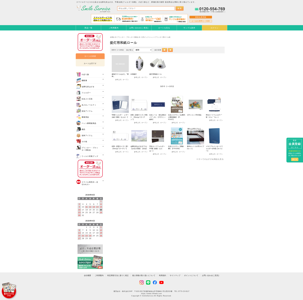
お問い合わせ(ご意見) (139, 28)
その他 (84, 141)
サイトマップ (175, 275)
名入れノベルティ (89, 105)
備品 (83, 129)
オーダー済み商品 (90, 168)
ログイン (214, 28)
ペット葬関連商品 (89, 123)
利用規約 (162, 275)
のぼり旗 (85, 74)
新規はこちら (295, 143)
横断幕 (84, 80)
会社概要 (87, 275)
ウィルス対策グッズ (90, 156)
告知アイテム (87, 111)
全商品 (112, 37)
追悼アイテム (87, 135)
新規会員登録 (200, 17)
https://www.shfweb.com (151, 293)
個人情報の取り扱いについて (143, 275)
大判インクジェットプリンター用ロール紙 (155, 37)
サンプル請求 (189, 28)
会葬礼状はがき (88, 87)
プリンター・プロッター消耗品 (128, 37)
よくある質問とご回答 (201, 21)
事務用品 (85, 117)
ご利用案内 (114, 28)
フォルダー (86, 93)
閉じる (294, 159)
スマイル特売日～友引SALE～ (90, 183)
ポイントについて (191, 275)
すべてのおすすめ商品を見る (211, 159)
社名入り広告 (87, 99)
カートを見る (164, 28)
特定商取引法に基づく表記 (118, 275)
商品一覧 (88, 28)
